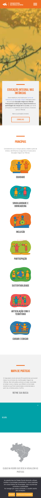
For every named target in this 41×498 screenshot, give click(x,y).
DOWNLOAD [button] (20, 119)
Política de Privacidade (24, 494)
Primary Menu (35, 4)
